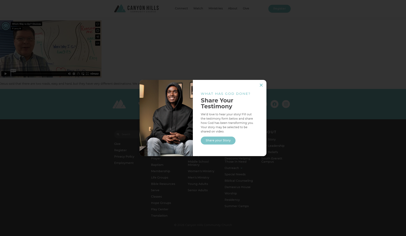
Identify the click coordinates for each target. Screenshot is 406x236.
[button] (261, 85)
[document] (203, 118)
